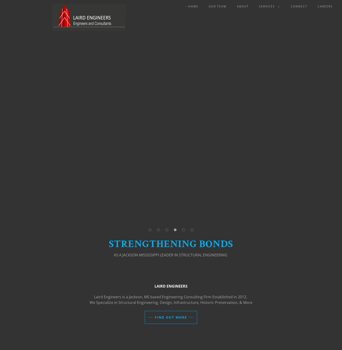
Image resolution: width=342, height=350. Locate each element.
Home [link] (193, 6)
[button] (268, 6)
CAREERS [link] (325, 6)
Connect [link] (299, 6)
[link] (71, 5)
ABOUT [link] (243, 6)
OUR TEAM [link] (218, 6)
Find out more (171, 317)
